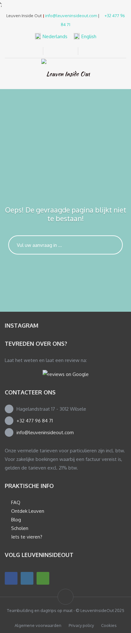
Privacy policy (81, 625)
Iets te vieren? (26, 537)
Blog (16, 520)
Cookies (109, 625)
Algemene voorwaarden (38, 625)
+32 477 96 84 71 (35, 421)
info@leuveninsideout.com (71, 15)
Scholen (19, 528)
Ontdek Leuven (27, 511)
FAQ (15, 502)
